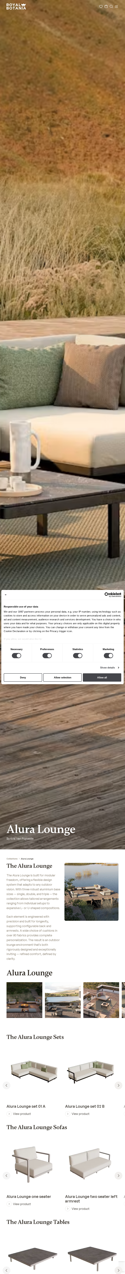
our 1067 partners (24, 611)
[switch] (47, 655)
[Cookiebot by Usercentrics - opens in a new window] (107, 594)
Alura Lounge (27, 859)
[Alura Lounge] (24, 1004)
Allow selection (62, 677)
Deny (23, 677)
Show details (107, 667)
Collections (12, 859)
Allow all (102, 677)
